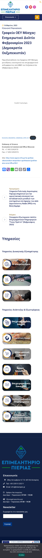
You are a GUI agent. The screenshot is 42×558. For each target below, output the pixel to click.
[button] (40, 2)
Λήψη (33, 138)
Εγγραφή (7, 524)
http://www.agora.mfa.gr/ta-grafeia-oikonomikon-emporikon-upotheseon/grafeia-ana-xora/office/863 (19, 160)
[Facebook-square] (26, 7)
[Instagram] (34, 7)
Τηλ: (15, 484)
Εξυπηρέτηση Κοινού (15, 499)
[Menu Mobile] (37, 17)
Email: (15, 487)
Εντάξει (21, 555)
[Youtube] (30, 7)
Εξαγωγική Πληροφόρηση (12, 28)
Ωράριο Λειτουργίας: (14, 492)
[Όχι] (39, 551)
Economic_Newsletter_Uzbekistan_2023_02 (15, 138)
